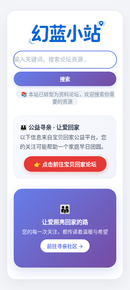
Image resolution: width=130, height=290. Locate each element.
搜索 (65, 79)
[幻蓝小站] (65, 33)
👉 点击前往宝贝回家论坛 (65, 164)
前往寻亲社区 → (65, 246)
